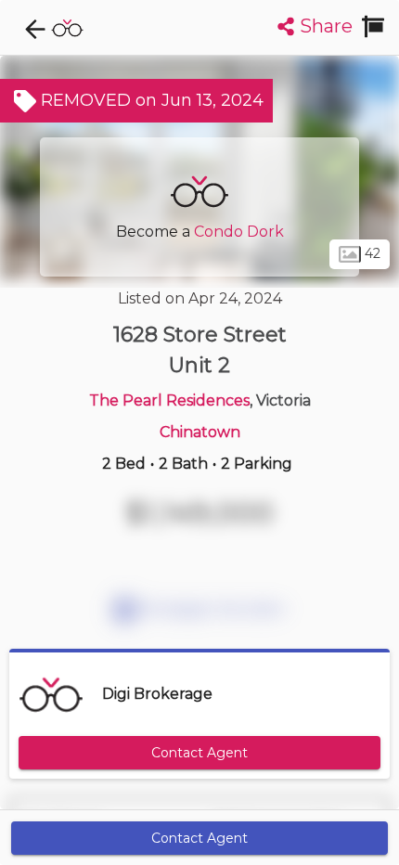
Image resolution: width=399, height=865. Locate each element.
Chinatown (200, 432)
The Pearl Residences (169, 400)
